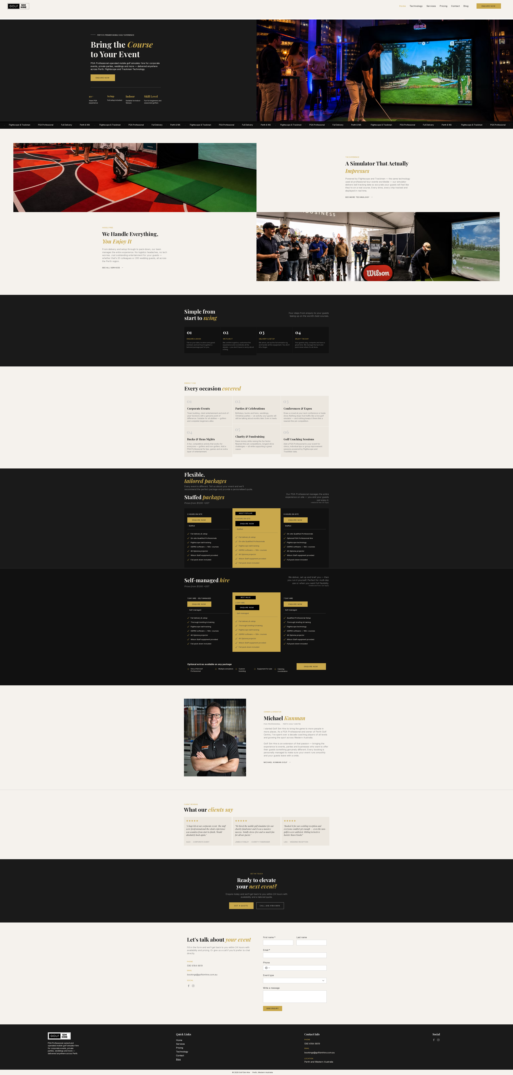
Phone (266, 962)
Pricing (179, 1047)
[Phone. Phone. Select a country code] (267, 968)
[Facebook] (188, 985)
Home (179, 1040)
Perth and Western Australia (318, 1061)
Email (266, 950)
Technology (182, 1051)
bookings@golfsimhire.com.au (319, 1052)
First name (269, 937)
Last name (301, 937)
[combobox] (295, 980)
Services (180, 1044)
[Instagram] (193, 985)
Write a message (271, 988)
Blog (178, 1059)
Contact (180, 1055)
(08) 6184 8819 (312, 1043)
